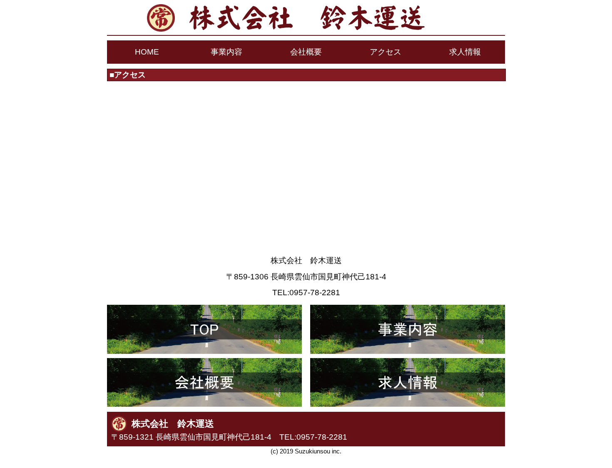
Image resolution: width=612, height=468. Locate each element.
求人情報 (465, 51)
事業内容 (226, 51)
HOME (147, 51)
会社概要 (306, 51)
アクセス (385, 51)
